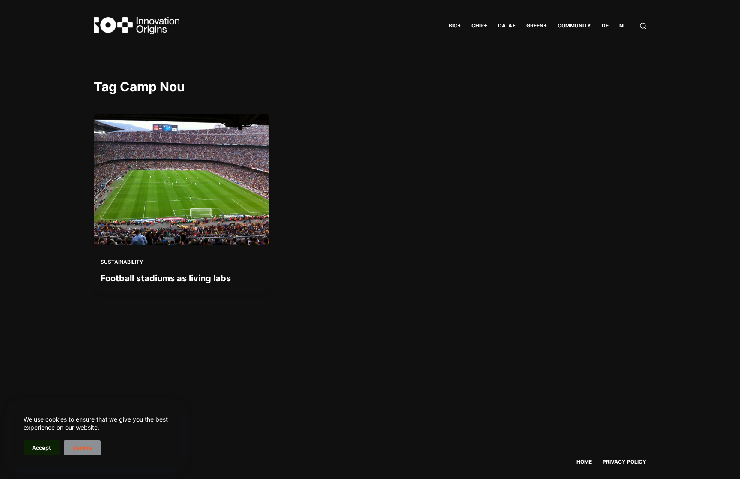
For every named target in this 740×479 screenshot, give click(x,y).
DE (605, 25)
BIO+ (455, 25)
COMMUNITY (574, 25)
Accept (41, 447)
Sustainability (122, 262)
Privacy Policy (624, 461)
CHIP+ (479, 25)
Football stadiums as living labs (166, 278)
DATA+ (507, 25)
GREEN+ (536, 25)
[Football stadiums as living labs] (181, 179)
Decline (82, 447)
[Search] (643, 26)
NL (622, 25)
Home (584, 461)
